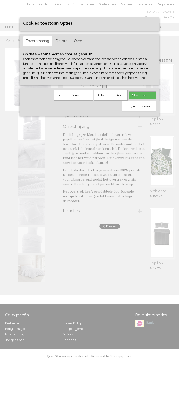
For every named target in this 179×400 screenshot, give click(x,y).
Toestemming (37, 40)
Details (61, 40)
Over (78, 40)
